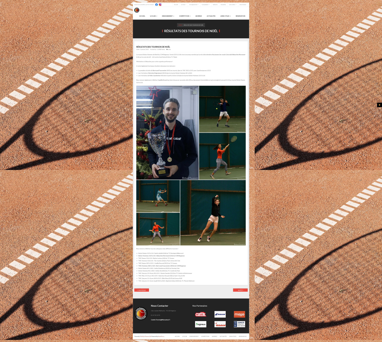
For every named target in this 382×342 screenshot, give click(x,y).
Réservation (243, 4)
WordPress (161, 336)
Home (180, 25)
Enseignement (193, 4)
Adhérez (215, 4)
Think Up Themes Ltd (145, 336)
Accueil (176, 4)
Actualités (223, 4)
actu (169, 49)
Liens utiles (232, 4)
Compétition (205, 4)
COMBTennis (161, 49)
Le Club (183, 4)
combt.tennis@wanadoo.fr (160, 320)
